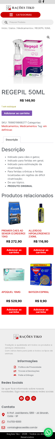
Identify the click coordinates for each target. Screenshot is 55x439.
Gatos (12, 28)
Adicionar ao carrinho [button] (14, 251)
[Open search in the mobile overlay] (27, 22)
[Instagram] (33, 398)
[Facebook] (21, 398)
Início (4, 28)
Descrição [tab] (12, 139)
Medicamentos (25, 28)
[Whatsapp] (27, 398)
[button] (48, 37)
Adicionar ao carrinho (17, 113)
